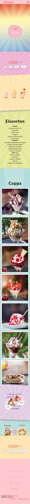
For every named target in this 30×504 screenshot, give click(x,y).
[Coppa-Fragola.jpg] (15, 288)
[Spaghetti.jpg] (15, 316)
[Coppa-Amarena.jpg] (15, 202)
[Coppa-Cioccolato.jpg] (15, 345)
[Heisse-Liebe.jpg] (15, 259)
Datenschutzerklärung (23, 499)
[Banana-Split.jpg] (15, 374)
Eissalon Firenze (15, 496)
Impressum (13, 499)
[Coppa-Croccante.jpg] (15, 230)
